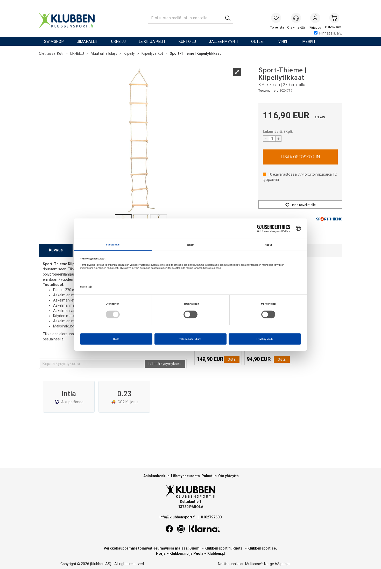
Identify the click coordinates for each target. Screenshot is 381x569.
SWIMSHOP (54, 41)
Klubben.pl (216, 553)
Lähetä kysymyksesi (165, 364)
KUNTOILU (187, 41)
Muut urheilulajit (104, 53)
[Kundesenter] (296, 17)
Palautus (209, 476)
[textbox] (92, 363)
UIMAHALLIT (87, 41)
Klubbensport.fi (217, 548)
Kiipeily (129, 53)
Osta (300, 156)
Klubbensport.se (262, 548)
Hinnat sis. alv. (330, 33)
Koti (60, 53)
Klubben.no (179, 553)
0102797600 (211, 517)
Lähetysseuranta (185, 476)
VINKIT (284, 41)
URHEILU (118, 41)
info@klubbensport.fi (177, 517)
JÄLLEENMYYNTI (223, 41)
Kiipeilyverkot (152, 53)
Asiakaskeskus (156, 476)
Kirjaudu (315, 18)
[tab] (56, 250)
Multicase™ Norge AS (262, 564)
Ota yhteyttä (228, 476)
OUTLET (258, 41)
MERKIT (309, 41)
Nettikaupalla (228, 564)
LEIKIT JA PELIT (152, 41)
